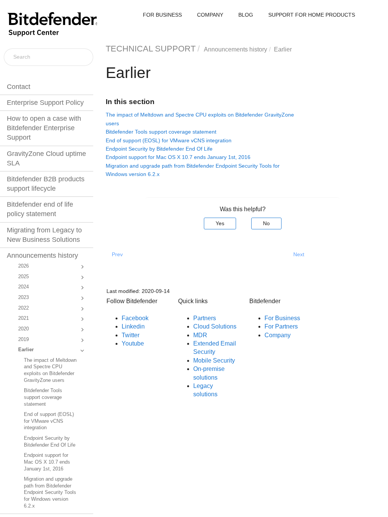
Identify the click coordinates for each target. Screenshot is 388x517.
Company (277, 335)
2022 (23, 308)
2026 (23, 266)
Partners (204, 318)
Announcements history (42, 255)
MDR (200, 335)
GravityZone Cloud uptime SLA (46, 158)
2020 (23, 329)
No (266, 223)
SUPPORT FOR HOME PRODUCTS (311, 15)
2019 (23, 339)
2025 (23, 276)
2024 (23, 287)
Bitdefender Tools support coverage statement (43, 397)
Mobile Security (214, 360)
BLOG (245, 15)
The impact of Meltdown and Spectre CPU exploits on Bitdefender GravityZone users (50, 370)
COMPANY (210, 15)
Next (298, 254)
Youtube (133, 343)
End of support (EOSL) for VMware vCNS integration (49, 421)
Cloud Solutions (214, 326)
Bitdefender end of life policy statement (40, 209)
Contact (18, 86)
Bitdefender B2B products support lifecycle (45, 183)
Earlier (26, 349)
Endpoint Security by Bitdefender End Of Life (49, 442)
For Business (282, 318)
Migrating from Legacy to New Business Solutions (44, 234)
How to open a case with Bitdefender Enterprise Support (44, 128)
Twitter (130, 335)
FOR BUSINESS (162, 15)
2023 (23, 297)
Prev (117, 254)
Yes (220, 223)
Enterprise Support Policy (45, 102)
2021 (23, 318)
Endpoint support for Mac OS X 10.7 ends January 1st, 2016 (47, 462)
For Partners (281, 326)
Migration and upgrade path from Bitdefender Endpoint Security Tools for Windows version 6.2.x (50, 493)
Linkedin (133, 326)
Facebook (135, 318)
